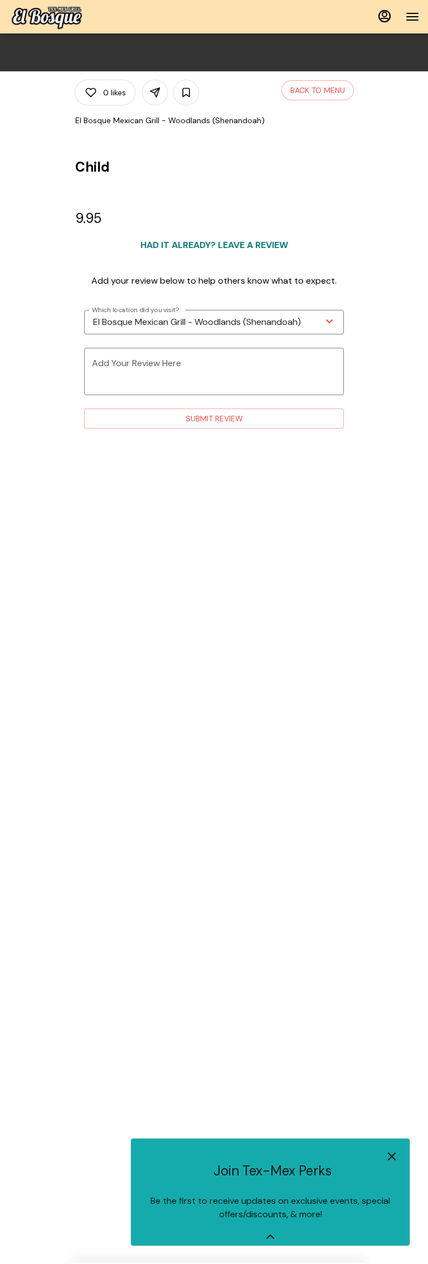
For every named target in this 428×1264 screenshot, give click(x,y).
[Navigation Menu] (412, 16)
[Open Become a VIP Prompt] (270, 1236)
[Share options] (155, 92)
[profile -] (384, 16)
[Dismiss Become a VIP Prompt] (391, 1156)
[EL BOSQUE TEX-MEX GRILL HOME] (59, 17)
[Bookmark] (186, 92)
